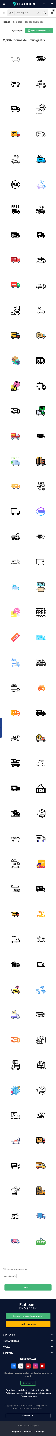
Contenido (9, 1335)
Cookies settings (29, 1396)
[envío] (15, 788)
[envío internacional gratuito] (15, 1090)
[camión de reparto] (41, 285)
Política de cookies (14, 1393)
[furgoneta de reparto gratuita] (15, 1065)
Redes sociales (28, 1359)
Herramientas (11, 1341)
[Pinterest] (28, 1366)
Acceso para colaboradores (28, 1316)
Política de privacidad (40, 1390)
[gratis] (41, 612)
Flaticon (28, 1431)
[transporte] (15, 59)
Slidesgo (40, 1431)
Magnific (16, 1431)
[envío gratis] (41, 59)
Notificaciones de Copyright (38, 1393)
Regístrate (28, 1383)
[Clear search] (38, 12)
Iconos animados (34, 21)
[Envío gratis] (41, 310)
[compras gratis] (15, 864)
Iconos (6, 21)
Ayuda (6, 1347)
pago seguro (10, 1276)
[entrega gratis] (15, 84)
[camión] (41, 235)
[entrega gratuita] (41, 537)
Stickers (17, 21)
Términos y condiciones (17, 1390)
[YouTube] (42, 1366)
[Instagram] (35, 1366)
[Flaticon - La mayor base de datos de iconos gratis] (24, 4)
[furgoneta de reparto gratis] (41, 436)
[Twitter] (20, 1366)
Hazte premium (28, 1324)
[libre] (41, 587)
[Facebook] (13, 1366)
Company (8, 1353)
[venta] (41, 1015)
